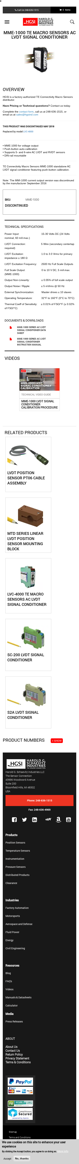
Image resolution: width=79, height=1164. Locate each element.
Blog (8, 973)
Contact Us (13, 1050)
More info (62, 1151)
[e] (48, 819)
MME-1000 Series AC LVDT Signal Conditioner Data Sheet (31, 330)
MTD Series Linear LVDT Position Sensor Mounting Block (25, 541)
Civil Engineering (15, 948)
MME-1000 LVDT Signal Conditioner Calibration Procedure (39, 404)
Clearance (11, 883)
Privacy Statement (17, 1058)
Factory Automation (17, 908)
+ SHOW (57, 740)
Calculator (12, 1005)
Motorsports (13, 916)
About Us (11, 1047)
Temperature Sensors (18, 850)
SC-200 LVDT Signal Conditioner (25, 657)
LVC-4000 (28, 131)
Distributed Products (17, 875)
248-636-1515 (32, 9)
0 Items (66, 9)
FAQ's (9, 981)
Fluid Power (12, 932)
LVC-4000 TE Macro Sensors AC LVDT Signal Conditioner (26, 599)
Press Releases (14, 1021)
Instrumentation (15, 858)
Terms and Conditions (19, 1137)
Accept (7, 1158)
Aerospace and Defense (19, 924)
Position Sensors (15, 842)
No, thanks (22, 1158)
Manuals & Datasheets (18, 997)
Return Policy (14, 1054)
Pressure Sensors (16, 867)
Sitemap (13, 1131)
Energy (9, 940)
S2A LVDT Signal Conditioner (23, 715)
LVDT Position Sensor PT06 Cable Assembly (26, 478)
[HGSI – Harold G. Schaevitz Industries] (39, 22)
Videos (9, 989)
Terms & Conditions (18, 1062)
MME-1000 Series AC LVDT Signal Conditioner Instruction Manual (31, 341)
